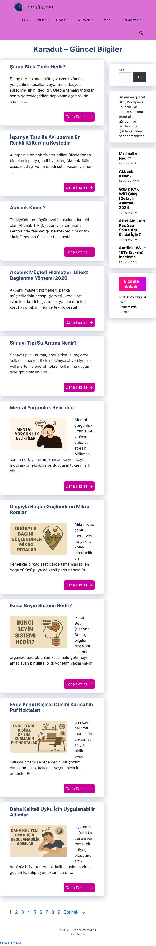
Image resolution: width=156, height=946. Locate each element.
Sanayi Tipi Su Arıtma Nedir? (43, 343)
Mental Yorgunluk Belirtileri (42, 407)
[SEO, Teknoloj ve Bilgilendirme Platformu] (33, 6)
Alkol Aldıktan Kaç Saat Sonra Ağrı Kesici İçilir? (132, 228)
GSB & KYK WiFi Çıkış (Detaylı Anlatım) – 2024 (129, 198)
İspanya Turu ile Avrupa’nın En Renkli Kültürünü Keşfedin (45, 140)
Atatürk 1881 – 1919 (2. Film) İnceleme (132, 252)
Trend (106, 20)
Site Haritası (78, 934)
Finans (60, 20)
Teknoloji (83, 20)
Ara (121, 70)
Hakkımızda (130, 20)
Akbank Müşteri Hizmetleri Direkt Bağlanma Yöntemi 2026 (49, 275)
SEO (25, 20)
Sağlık (40, 20)
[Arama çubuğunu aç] (140, 33)
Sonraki (74, 912)
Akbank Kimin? (27, 207)
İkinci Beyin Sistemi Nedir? (41, 605)
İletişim (124, 312)
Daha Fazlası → (79, 117)
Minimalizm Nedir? (129, 155)
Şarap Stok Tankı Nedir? (38, 67)
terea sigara (10, 943)
